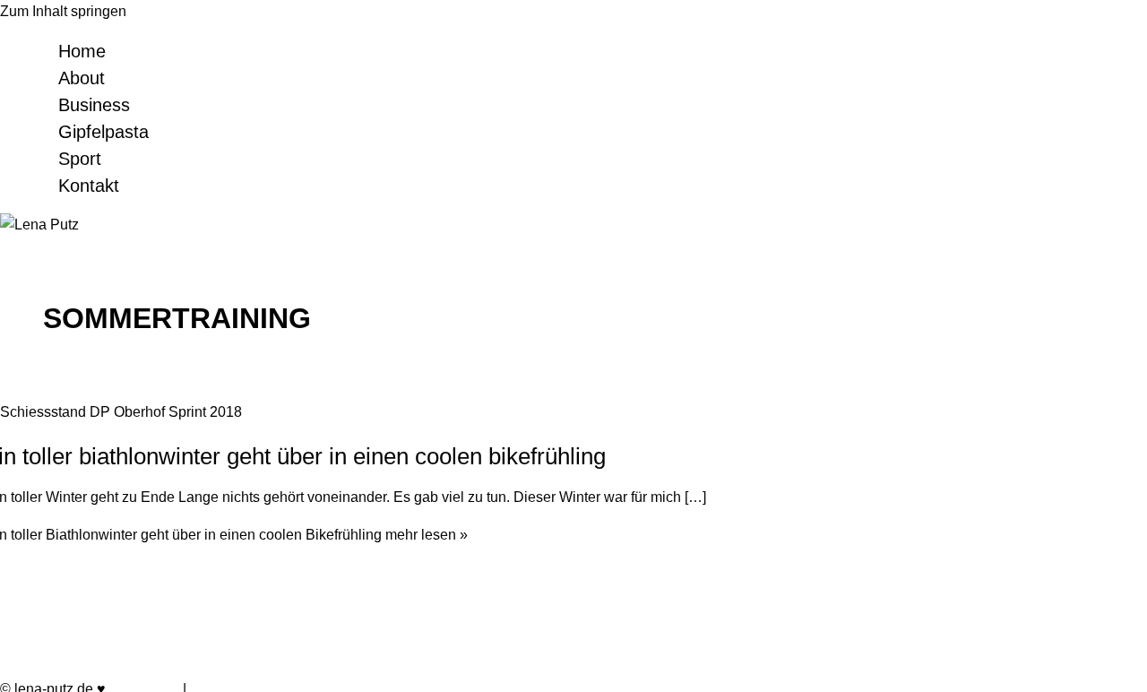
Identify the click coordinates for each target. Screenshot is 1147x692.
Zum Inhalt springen (63, 11)
